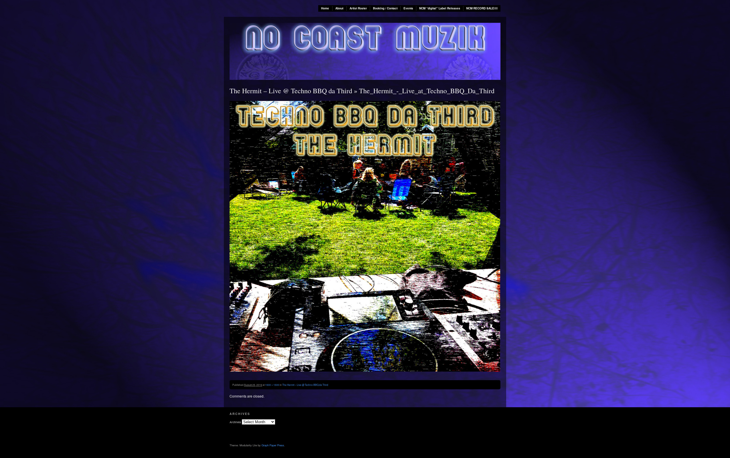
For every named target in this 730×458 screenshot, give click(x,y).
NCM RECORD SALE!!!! (482, 8)
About (339, 8)
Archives (235, 422)
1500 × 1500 (272, 384)
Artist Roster (358, 8)
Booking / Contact (385, 8)
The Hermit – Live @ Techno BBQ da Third (291, 90)
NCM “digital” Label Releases (439, 8)
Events (408, 8)
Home (325, 8)
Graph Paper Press (272, 445)
